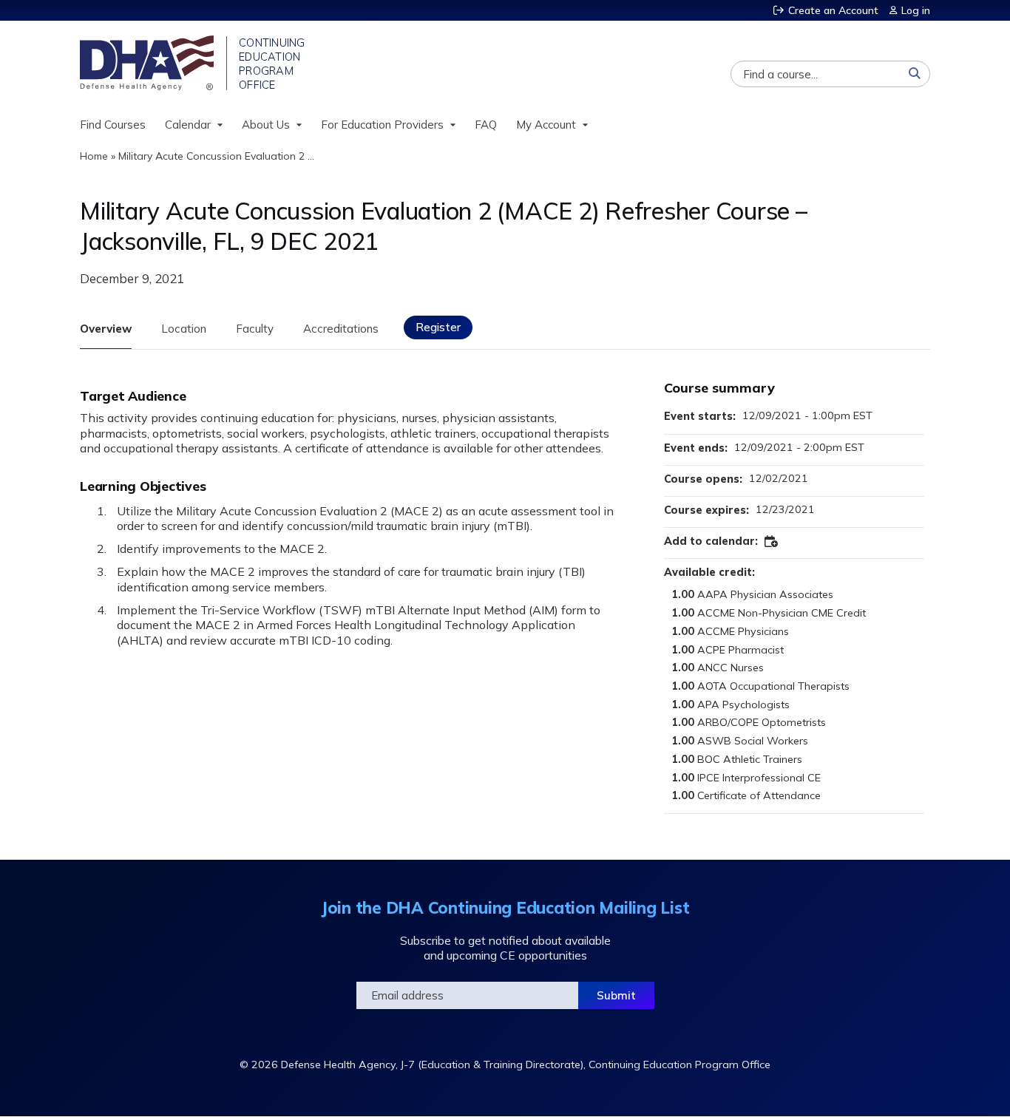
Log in (915, 10)
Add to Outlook (772, 542)
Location (183, 329)
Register (438, 327)
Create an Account (833, 10)
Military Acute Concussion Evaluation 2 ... (216, 156)
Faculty (255, 329)
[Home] (148, 62)
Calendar (188, 125)
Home (94, 156)
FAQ (486, 125)
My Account (546, 125)
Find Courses (113, 125)
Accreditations (341, 329)
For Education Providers (382, 125)
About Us (266, 125)
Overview (106, 329)
